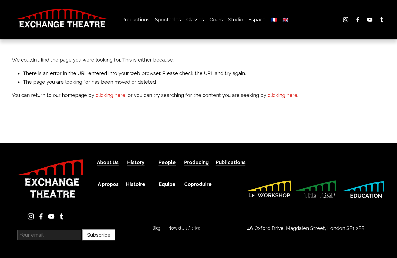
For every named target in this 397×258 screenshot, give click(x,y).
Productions (135, 19)
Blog (156, 228)
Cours (216, 19)
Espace (256, 19)
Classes (195, 19)
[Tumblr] (382, 19)
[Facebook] (358, 19)
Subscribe (98, 235)
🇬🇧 (285, 19)
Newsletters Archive (184, 228)
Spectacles (168, 19)
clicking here (110, 95)
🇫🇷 (274, 19)
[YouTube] (369, 19)
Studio (235, 19)
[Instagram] (345, 19)
